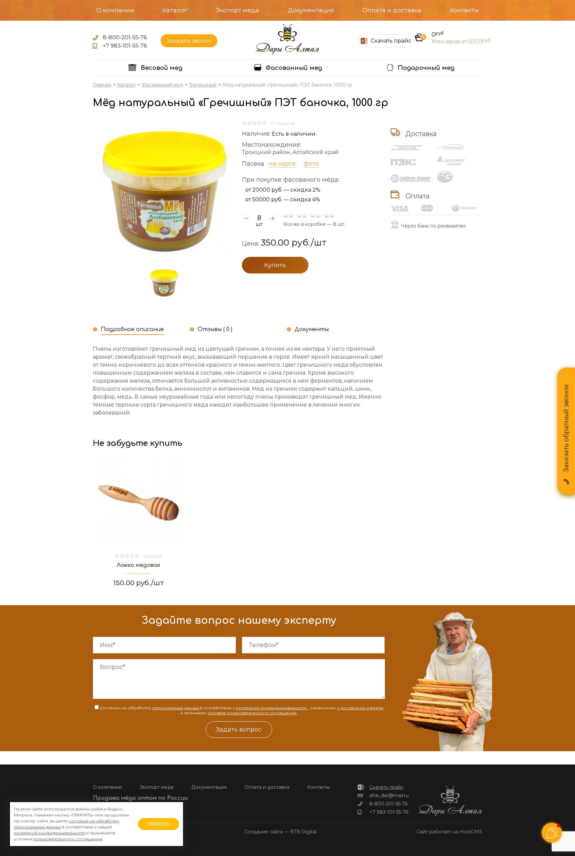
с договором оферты (360, 707)
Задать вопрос (239, 729)
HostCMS (471, 832)
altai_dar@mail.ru (389, 795)
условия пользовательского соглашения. (252, 712)
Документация (311, 10)
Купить (275, 265)
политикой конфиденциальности (272, 707)
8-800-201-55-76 (125, 37)
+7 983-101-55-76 (125, 46)
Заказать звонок (189, 41)
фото (311, 163)
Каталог (174, 10)
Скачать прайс (386, 787)
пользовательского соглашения (67, 838)
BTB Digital (303, 832)
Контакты (464, 10)
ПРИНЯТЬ (158, 824)
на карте (282, 163)
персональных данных (176, 707)
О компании (115, 10)
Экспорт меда (237, 10)
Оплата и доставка (392, 10)
